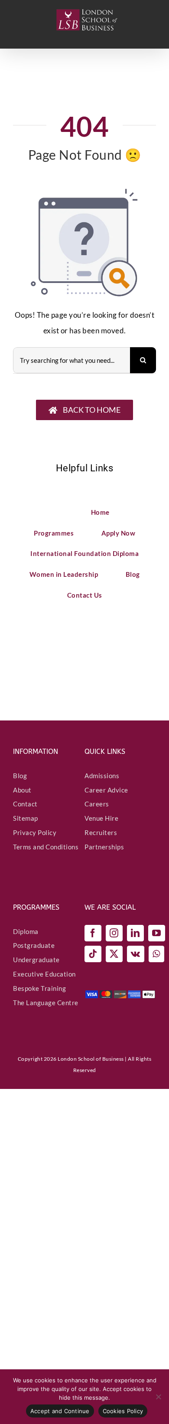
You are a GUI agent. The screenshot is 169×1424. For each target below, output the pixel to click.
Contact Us (84, 595)
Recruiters (100, 832)
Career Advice (106, 790)
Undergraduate (36, 960)
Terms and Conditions (45, 847)
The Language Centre (45, 1002)
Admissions (101, 775)
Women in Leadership (63, 574)
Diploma (26, 931)
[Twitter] (114, 954)
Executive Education (44, 974)
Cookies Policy (123, 1411)
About (22, 790)
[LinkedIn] (135, 933)
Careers (96, 804)
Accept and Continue (60, 1411)
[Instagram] (114, 933)
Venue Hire (101, 818)
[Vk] (135, 954)
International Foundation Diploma (84, 553)
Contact (25, 804)
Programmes (54, 533)
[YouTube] (156, 933)
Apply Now (118, 533)
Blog (133, 574)
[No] (158, 1396)
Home (100, 512)
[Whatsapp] (156, 954)
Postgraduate (34, 945)
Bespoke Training (39, 988)
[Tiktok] (92, 954)
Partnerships (104, 847)
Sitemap (25, 818)
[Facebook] (92, 933)
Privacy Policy (34, 832)
